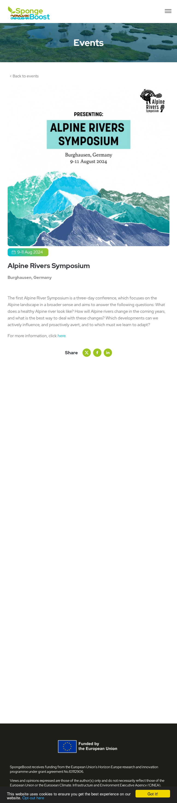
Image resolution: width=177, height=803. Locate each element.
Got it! (153, 794)
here (61, 335)
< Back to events (24, 76)
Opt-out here (33, 797)
